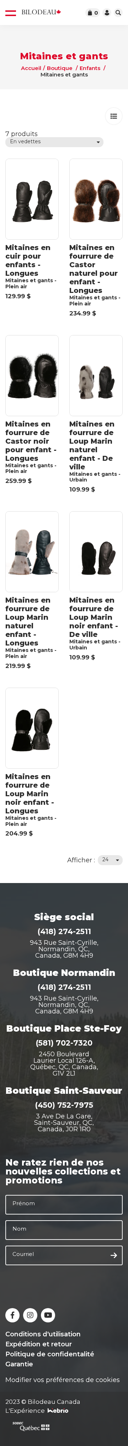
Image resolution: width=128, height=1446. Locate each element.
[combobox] (54, 142)
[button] (114, 116)
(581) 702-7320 (64, 1042)
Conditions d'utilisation (43, 1334)
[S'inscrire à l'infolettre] (113, 1256)
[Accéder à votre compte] (106, 12)
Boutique (60, 68)
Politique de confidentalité (49, 1354)
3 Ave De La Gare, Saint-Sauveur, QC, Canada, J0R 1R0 (64, 1122)
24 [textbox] (105, 859)
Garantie (19, 1364)
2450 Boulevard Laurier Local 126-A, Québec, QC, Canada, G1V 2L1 (64, 1063)
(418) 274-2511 (64, 931)
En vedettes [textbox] (25, 141)
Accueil (31, 68)
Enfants (90, 68)
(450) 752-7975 (64, 1105)
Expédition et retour (38, 1344)
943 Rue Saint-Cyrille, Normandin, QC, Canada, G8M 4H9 (64, 949)
